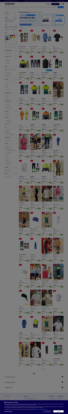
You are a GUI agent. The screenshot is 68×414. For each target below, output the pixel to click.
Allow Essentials (47, 411)
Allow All (58, 411)
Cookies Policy (38, 409)
